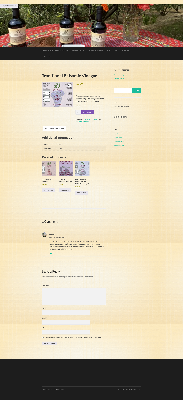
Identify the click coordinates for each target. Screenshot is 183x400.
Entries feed (118, 138)
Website (45, 328)
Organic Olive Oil (78, 50)
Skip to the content (9, 6)
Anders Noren (130, 390)
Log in (116, 134)
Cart (116, 50)
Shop (109, 50)
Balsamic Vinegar (91, 119)
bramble (52, 234)
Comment (46, 286)
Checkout (126, 50)
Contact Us (46, 56)
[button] (69, 85)
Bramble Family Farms (55, 390)
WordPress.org (119, 145)
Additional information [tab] (54, 128)
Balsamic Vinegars (96, 50)
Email (44, 318)
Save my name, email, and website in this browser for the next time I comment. (73, 338)
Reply (51, 253)
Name (44, 308)
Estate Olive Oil (119, 78)
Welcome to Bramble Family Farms (55, 50)
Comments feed (119, 142)
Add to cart (87, 112)
